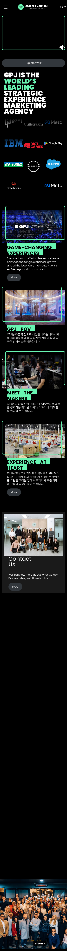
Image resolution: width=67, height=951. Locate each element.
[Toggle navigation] (5, 7)
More (14, 277)
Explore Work (33, 63)
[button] (61, 7)
